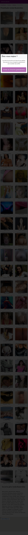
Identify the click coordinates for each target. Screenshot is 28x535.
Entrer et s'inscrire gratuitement (14, 69)
